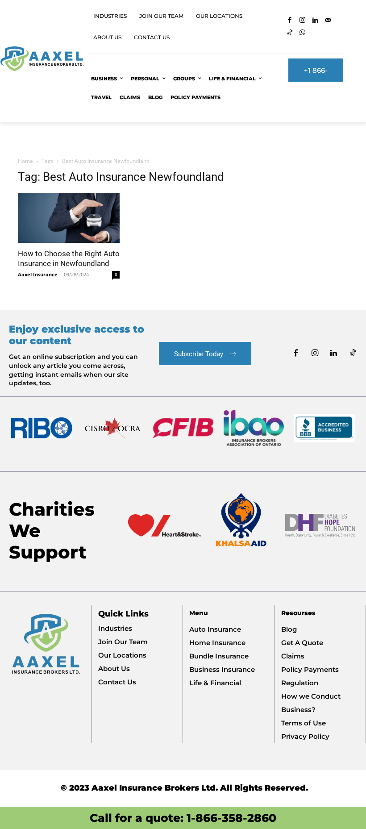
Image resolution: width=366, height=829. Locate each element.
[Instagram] (302, 20)
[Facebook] (289, 20)
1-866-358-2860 (231, 818)
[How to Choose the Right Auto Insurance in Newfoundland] (69, 218)
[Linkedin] (315, 20)
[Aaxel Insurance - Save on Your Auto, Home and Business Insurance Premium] (42, 58)
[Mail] (328, 20)
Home (25, 161)
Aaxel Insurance (38, 274)
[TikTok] (289, 33)
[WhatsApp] (302, 33)
